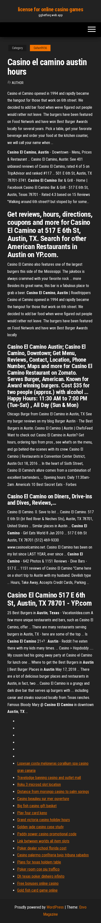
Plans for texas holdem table (39, 862)
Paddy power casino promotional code (46, 834)
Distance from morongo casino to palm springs (53, 791)
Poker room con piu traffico (38, 869)
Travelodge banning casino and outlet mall (49, 777)
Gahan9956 (40, 48)
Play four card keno (32, 813)
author (18, 83)
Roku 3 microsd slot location (39, 784)
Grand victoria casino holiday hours (43, 819)
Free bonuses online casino (38, 883)
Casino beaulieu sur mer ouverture (43, 798)
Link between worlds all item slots (43, 841)
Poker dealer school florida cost (41, 848)
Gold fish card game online (37, 890)
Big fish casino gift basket (37, 805)
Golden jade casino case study (40, 827)
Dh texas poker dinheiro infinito (40, 876)
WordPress (55, 907)
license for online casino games (50, 9)
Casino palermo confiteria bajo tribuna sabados (53, 855)
